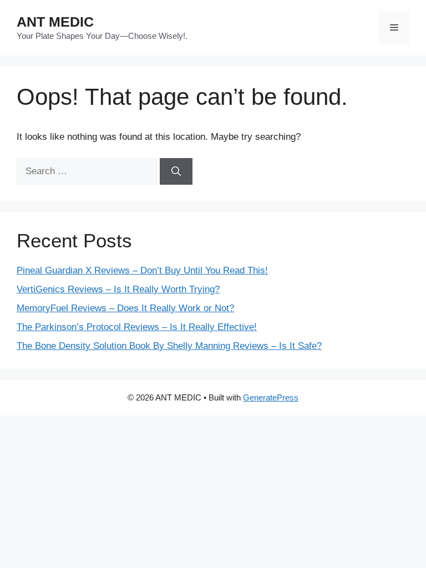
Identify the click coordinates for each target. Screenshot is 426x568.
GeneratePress (270, 397)
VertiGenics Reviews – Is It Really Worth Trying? (118, 289)
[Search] (176, 171)
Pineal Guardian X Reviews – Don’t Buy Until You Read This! (142, 270)
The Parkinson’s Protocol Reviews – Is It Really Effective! (137, 327)
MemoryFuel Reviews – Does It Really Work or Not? (125, 308)
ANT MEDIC (55, 21)
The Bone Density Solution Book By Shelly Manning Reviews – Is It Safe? (169, 346)
